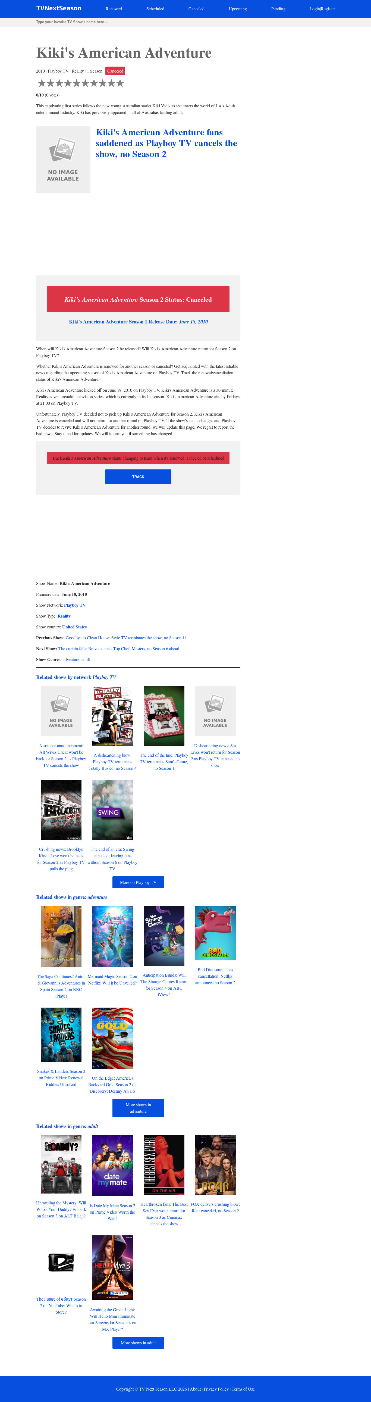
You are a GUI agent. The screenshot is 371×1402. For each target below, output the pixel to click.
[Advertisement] (138, 233)
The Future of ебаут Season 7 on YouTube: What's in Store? (61, 1305)
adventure (71, 659)
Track (138, 477)
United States (74, 627)
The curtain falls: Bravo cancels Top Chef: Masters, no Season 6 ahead (118, 648)
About (195, 1389)
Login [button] (315, 8)
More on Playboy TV (138, 882)
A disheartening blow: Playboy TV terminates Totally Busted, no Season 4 (113, 761)
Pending (278, 8)
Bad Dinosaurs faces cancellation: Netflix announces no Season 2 (215, 976)
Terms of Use (243, 1389)
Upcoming (238, 8)
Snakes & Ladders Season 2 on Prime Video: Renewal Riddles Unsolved (61, 1077)
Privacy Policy (216, 1389)
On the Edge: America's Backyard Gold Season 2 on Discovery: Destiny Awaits (112, 1084)
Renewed (114, 8)
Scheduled (155, 8)
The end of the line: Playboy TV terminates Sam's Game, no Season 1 (164, 761)
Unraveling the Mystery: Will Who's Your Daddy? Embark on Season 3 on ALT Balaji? (61, 1209)
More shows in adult (138, 1342)
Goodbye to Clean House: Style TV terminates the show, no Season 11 (126, 637)
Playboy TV (75, 605)
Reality (64, 616)
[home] (58, 9)
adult (85, 659)
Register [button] (328, 8)
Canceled (196, 8)
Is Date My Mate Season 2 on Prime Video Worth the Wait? (112, 1211)
